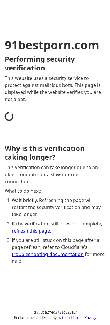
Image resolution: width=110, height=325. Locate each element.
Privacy (90, 317)
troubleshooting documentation (48, 254)
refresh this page (31, 231)
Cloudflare (70, 317)
